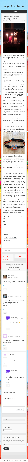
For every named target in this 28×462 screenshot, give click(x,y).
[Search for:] (14, 419)
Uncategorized (7, 250)
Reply (5, 289)
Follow (6, 448)
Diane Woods (11, 275)
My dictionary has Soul (21, 255)
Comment (19, 409)
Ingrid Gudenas (14, 6)
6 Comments (22, 20)
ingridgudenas (14, 317)
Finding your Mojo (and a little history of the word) (7, 257)
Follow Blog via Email (11, 437)
